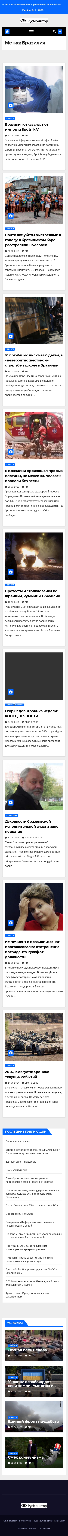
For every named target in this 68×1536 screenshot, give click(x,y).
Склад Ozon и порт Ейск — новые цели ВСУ (32, 1205)
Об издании (44, 1528)
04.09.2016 (14, 722)
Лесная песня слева (18, 1141)
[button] (54, 31)
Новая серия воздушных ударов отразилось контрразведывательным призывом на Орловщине (32, 1194)
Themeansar (59, 1521)
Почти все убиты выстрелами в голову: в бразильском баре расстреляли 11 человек (33, 240)
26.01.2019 (14, 487)
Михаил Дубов (33, 838)
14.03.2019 (14, 371)
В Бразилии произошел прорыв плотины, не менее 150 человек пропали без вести (33, 476)
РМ (26, 135)
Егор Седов (31, 722)
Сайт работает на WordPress (17, 1521)
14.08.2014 (14, 1083)
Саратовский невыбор (19, 1214)
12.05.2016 (14, 838)
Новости (10, 118)
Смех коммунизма (17, 1170)
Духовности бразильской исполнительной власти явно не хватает (31, 826)
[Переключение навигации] (31, 31)
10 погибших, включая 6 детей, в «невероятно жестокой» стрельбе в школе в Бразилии (33, 360)
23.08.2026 (17, 1356)
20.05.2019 (14, 251)
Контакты (22, 1528)
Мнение (9, 705)
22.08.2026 (17, 1463)
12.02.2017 (14, 602)
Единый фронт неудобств (21, 1161)
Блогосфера (11, 815)
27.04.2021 (14, 135)
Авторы (32, 1528)
